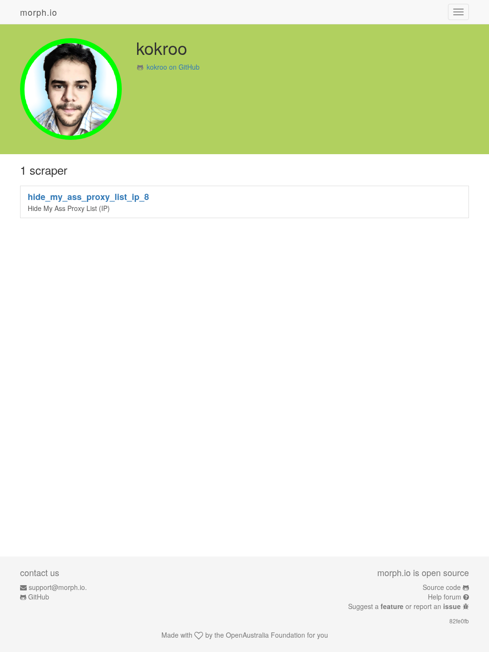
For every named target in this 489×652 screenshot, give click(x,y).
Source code (442, 587)
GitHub (38, 596)
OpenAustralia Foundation (265, 635)
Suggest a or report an (404, 606)
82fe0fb (459, 621)
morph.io (38, 12)
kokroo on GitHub (173, 67)
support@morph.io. (58, 587)
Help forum (444, 596)
